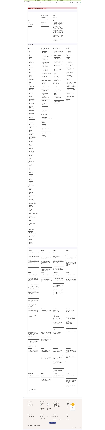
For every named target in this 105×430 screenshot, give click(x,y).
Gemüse (29, 48)
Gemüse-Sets (56, 70)
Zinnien (30, 158)
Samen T (30, 183)
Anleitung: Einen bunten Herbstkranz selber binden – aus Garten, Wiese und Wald (70, 322)
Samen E (30, 169)
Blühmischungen (44, 101)
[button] (71, 2)
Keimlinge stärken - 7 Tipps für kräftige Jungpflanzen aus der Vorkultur (70, 275)
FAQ (29, 228)
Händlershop (30, 20)
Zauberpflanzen (44, 87)
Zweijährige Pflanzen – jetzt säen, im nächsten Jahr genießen (46, 258)
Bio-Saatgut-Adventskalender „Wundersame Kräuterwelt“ (57, 326)
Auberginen (31, 51)
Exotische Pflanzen (31, 214)
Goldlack (30, 134)
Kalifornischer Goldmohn (33, 137)
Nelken (30, 147)
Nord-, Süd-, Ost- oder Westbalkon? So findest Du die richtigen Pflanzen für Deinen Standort (58, 281)
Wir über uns (43, 13)
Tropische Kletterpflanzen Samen (47, 118)
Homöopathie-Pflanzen (45, 63)
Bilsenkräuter (31, 206)
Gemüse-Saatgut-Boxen (57, 58)
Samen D (30, 168)
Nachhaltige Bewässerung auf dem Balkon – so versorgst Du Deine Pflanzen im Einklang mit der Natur (46, 275)
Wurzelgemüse (31, 79)
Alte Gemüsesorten (44, 69)
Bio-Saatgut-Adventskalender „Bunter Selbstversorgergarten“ (58, 319)
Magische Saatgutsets (57, 69)
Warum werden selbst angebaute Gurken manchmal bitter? (45, 270)
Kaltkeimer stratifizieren (70, 72)
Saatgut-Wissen (68, 79)
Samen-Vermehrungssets (56, 84)
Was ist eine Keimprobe (70, 85)
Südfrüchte (31, 192)
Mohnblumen (31, 145)
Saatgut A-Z (30, 162)
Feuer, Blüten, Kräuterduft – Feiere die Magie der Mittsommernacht (58, 269)
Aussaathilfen (68, 66)
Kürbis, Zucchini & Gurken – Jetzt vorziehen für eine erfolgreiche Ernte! (58, 362)
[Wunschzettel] (73, 2)
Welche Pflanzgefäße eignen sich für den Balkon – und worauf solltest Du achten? (46, 280)
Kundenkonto (31, 232)
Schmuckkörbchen (32, 152)
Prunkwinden (31, 148)
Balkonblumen (44, 100)
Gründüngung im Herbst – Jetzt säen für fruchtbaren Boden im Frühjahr (71, 318)
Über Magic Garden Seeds (69, 93)
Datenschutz (55, 17)
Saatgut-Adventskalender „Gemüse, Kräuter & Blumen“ (58, 316)
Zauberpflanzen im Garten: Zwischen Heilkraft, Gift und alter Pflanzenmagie (33, 292)
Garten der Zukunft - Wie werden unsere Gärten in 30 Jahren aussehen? (71, 381)
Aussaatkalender (68, 48)
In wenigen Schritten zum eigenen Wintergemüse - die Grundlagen (46, 380)
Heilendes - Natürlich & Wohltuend (46, 55)
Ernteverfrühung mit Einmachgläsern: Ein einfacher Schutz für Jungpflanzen (57, 275)
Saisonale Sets (55, 86)
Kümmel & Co (31, 106)
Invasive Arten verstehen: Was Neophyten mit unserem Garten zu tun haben (46, 254)
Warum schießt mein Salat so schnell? (57, 257)
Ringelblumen (31, 151)
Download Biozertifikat (56, 406)
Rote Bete (30, 72)
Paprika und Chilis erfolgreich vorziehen (70, 386)
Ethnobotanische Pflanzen (32, 203)
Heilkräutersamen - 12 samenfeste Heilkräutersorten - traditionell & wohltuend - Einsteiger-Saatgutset (58, 31)
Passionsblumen (31, 220)
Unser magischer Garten (32, 389)
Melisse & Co (31, 107)
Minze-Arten (31, 109)
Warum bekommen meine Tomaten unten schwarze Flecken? (46, 266)
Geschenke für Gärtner (56, 54)
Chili (30, 55)
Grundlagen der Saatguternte (71, 89)
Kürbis (30, 65)
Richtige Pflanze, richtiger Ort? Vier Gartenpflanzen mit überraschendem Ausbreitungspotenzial (33, 261)
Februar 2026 (55, 272)
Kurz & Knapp (31, 229)
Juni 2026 (54, 250)
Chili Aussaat (69, 75)
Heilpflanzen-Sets (56, 77)
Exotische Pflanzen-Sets (57, 80)
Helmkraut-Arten (31, 99)
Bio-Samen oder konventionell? (71, 86)
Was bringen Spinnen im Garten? (71, 331)
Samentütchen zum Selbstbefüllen (57, 99)
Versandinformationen (44, 17)
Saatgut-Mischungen (45, 53)
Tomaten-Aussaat (69, 73)
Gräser (43, 104)
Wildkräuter (43, 135)
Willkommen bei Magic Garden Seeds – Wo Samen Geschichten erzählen (70, 376)
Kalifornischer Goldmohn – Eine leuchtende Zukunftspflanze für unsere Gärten (58, 366)
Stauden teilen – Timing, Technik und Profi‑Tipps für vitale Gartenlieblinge (33, 305)
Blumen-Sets (56, 79)
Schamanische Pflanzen (45, 86)
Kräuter (29, 85)
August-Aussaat (69, 59)
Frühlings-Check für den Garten (58, 278)
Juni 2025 (54, 329)
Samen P (30, 179)
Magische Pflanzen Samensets (33, 213)
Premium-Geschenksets (56, 65)
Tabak (30, 221)
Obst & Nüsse (30, 186)
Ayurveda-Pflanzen (44, 60)
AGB (54, 15)
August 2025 (30, 329)
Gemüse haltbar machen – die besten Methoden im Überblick (33, 346)
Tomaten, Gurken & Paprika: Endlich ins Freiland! (57, 358)
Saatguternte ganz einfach (70, 90)
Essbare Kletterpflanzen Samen (46, 73)
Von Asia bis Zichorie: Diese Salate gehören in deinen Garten (46, 355)
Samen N (30, 176)
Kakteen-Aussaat (69, 78)
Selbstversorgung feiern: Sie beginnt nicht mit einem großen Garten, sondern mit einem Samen (71, 258)
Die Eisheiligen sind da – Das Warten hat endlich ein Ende (32, 275)
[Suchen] (65, 2)
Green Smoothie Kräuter (45, 128)
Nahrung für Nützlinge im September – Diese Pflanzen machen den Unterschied (33, 338)
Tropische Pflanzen (32, 223)
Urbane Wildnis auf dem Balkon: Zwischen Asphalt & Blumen (58, 286)
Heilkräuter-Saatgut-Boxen (58, 59)
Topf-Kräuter (44, 52)
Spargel (30, 75)
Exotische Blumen (44, 117)
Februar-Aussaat (69, 51)
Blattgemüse (31, 52)
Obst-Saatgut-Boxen (57, 62)
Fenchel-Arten (31, 96)
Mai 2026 (67, 250)
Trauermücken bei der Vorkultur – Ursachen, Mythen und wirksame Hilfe (58, 293)
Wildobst (30, 190)
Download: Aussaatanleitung (71, 69)
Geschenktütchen (56, 96)
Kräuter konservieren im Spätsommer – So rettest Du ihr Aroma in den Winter (33, 333)
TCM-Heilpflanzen (44, 59)
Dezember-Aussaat (69, 65)
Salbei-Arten (31, 117)
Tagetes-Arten (31, 121)
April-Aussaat (69, 54)
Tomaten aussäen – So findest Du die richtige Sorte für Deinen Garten (58, 290)
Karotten (30, 61)
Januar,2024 (67, 373)
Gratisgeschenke (43, 22)
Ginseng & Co (31, 97)
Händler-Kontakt (31, 243)
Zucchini (30, 80)
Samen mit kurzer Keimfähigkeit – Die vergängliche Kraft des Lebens (33, 311)
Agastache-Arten (31, 86)
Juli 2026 (42, 250)
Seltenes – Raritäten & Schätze (45, 114)
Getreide (30, 58)
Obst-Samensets (31, 196)
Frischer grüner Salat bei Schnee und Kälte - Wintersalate (46, 376)
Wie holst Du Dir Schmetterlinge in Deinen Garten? (58, 376)
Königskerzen (31, 141)
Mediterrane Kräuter (45, 133)
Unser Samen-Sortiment (32, 392)
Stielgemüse (31, 76)
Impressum (54, 13)
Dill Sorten (31, 92)
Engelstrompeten (31, 207)
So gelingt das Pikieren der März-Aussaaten (33, 301)
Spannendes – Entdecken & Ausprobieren (45, 121)
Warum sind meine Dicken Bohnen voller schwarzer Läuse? (58, 253)
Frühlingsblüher (44, 110)
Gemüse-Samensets (32, 83)
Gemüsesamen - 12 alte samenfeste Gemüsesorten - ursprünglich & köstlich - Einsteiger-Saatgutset (58, 23)
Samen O (30, 178)
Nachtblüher (43, 107)
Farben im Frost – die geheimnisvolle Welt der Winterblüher (56, 311)
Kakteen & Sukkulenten (33, 217)
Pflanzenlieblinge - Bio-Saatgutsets (57, 67)
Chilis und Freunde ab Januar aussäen (70, 360)
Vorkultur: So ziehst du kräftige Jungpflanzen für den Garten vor (33, 351)
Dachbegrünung (44, 91)
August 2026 (30, 250)
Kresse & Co (31, 104)
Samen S (30, 182)
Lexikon (29, 22)
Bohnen (30, 54)
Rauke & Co (31, 116)
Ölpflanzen (43, 129)
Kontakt (42, 20)
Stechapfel (31, 209)
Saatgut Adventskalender (57, 48)
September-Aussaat (69, 61)
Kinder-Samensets (56, 83)
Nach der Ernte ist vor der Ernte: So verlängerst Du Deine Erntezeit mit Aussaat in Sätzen (71, 254)
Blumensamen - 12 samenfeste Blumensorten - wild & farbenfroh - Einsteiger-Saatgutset (58, 39)
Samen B (30, 165)
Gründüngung (44, 96)
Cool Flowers (44, 125)
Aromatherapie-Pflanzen (45, 62)
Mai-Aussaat (68, 55)
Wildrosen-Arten (31, 200)
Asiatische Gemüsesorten (45, 70)
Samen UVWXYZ (32, 185)
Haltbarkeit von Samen (70, 83)
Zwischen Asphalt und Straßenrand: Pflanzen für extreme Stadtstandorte (33, 253)
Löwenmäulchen (31, 144)
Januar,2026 (67, 272)
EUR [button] (67, 2)
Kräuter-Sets (56, 76)
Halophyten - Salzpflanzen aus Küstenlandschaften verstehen (33, 283)
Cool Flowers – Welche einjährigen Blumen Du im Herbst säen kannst (46, 333)
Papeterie (54, 93)
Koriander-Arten (31, 103)
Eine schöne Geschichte (70, 96)
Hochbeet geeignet (44, 77)
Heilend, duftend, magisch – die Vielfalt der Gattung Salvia (45, 351)
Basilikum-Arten (31, 89)
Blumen (29, 127)
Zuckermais (31, 66)
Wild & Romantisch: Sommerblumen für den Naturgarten (58, 355)
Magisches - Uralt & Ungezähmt (46, 80)
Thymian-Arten (31, 123)
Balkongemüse (44, 72)
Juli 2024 (42, 373)
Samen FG (31, 171)
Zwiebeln (30, 82)
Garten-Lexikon (68, 99)
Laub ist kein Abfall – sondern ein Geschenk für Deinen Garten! (71, 315)
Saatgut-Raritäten (44, 115)
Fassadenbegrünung (45, 93)
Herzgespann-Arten (32, 100)
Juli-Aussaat (68, 58)
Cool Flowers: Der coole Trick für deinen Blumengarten (33, 376)
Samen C (30, 166)
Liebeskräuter (44, 83)
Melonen (30, 189)
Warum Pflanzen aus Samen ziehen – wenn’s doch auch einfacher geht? (46, 311)
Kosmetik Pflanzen (44, 66)
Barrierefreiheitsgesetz (31, 419)
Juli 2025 (42, 329)
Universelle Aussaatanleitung (71, 68)
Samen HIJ (31, 172)
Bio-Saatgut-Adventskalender (58, 51)
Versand (39, 425)
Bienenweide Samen (45, 90)
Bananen (30, 216)
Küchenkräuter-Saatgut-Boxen (58, 61)
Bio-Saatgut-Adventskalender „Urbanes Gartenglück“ (57, 323)
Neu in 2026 (43, 122)
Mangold (30, 68)
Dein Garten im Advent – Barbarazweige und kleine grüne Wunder (70, 356)
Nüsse (30, 193)
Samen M (30, 175)
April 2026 (30, 272)
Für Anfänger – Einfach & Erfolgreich (45, 49)
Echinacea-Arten (31, 93)
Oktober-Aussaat (69, 62)
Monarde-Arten (31, 110)
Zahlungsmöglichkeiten (44, 15)
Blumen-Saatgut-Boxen (57, 55)
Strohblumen (31, 155)
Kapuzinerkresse (31, 138)
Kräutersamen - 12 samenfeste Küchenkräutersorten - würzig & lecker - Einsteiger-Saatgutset (58, 35)
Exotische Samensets (32, 224)
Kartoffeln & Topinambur (33, 62)
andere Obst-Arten (32, 195)
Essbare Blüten (44, 132)
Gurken (30, 59)
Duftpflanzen (44, 108)
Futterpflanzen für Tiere (45, 97)
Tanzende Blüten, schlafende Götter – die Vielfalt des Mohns (46, 340)
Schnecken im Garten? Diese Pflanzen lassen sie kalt (57, 333)
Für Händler (30, 240)
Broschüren (56, 102)
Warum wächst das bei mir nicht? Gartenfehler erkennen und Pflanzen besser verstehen (58, 261)
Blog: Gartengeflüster (31, 24)
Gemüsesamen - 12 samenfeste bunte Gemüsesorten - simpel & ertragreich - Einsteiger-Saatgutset (58, 27)
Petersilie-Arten (31, 113)
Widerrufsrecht (31, 236)
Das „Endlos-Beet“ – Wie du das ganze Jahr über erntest (58, 351)
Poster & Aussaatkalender (58, 101)
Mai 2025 (67, 329)
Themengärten (44, 111)
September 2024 (31, 373)
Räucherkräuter (44, 84)
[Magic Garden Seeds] (27, 2)
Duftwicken (31, 131)
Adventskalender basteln (57, 52)
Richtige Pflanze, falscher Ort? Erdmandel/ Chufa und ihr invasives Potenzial (33, 265)
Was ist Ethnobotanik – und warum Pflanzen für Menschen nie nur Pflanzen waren (33, 296)
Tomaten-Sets (56, 72)
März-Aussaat (69, 52)
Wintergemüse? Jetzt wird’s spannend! (57, 265)
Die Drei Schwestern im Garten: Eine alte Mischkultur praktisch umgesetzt (33, 279)
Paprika (30, 69)
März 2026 (42, 272)
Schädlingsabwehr (44, 94)
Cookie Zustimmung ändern (57, 419)
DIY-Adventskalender (57, 97)
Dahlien (30, 128)
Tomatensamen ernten (70, 92)
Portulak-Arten (31, 114)
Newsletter (67, 100)
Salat (30, 73)
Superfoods (43, 126)
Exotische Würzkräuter (45, 136)
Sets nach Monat (56, 91)
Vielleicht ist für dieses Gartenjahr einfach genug (33, 257)
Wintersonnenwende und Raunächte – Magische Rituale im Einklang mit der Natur (71, 351)
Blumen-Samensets (32, 159)
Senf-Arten (31, 120)
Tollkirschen (31, 210)
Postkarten (55, 94)
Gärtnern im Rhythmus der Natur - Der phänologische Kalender (58, 371)
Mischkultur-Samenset (45, 76)
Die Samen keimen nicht (70, 80)
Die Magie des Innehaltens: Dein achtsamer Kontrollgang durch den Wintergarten (33, 315)
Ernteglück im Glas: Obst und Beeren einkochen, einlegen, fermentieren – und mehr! (70, 326)
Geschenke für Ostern (57, 90)
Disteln (30, 130)
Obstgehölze (31, 199)
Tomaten (30, 78)
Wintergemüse (44, 79)
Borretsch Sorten (31, 90)
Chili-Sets (55, 73)
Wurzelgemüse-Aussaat (70, 76)
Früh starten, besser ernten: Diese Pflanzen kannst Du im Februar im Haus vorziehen (71, 280)
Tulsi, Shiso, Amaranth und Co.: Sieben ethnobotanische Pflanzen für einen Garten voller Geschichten (33, 287)
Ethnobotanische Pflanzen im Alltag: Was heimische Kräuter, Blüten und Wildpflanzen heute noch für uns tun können (71, 264)
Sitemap (42, 24)
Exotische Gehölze (32, 202)
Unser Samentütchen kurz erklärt (71, 82)
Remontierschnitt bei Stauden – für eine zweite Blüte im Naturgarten (46, 336)
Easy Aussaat (55, 20)
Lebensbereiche (31, 161)
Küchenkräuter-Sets (32, 124)
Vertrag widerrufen (52, 422)
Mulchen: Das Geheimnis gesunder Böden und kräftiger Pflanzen (46, 358)
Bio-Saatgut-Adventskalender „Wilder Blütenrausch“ (70, 311)
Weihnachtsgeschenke (57, 87)
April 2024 (55, 373)
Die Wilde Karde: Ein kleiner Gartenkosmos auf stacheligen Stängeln (45, 262)
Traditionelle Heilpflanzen (46, 56)
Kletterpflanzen (31, 140)
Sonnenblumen (31, 154)
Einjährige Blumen (44, 103)
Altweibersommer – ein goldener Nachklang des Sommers (33, 342)
